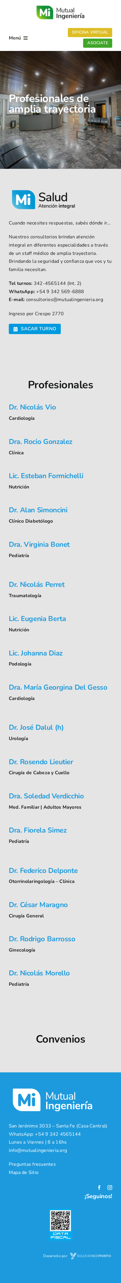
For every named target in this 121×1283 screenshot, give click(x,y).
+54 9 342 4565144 (58, 1134)
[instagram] (109, 1187)
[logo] (60, 5)
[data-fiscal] (60, 1211)
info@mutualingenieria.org (38, 1150)
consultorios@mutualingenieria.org (64, 299)
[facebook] (99, 1187)
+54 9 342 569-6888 (60, 291)
